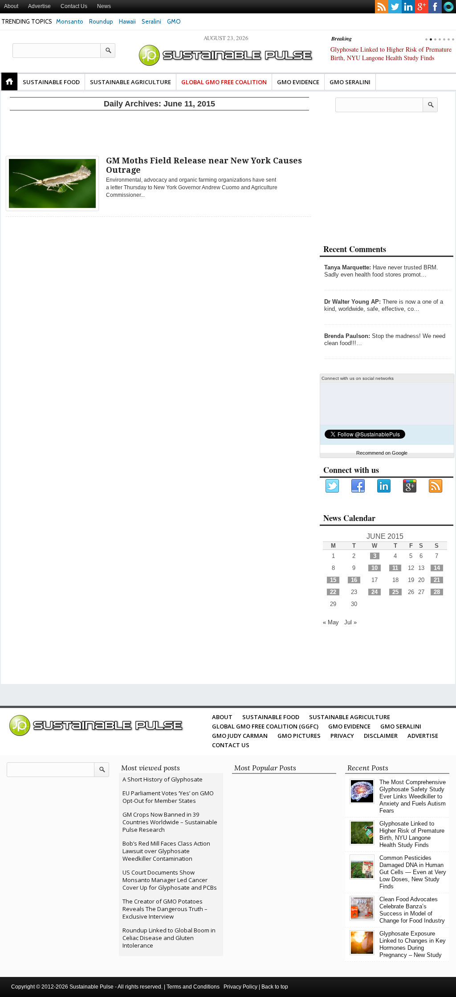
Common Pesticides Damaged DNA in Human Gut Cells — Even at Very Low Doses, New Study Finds (389, 57)
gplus (421, 6)
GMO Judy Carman (240, 736)
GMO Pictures (299, 736)
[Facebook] (358, 486)
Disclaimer (381, 736)
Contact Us (74, 6)
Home (9, 81)
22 (333, 592)
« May (331, 622)
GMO (174, 21)
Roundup (101, 21)
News (104, 6)
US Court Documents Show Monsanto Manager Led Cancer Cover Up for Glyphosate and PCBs (169, 879)
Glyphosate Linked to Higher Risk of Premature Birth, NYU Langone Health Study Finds (411, 834)
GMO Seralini (350, 82)
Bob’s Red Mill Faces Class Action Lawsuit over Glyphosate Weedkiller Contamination (166, 851)
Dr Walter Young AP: (352, 301)
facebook (435, 6)
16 (354, 580)
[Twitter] (333, 486)
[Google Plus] (410, 486)
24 (374, 592)
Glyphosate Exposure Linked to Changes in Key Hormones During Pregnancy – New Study (412, 944)
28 (437, 592)
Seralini (151, 21)
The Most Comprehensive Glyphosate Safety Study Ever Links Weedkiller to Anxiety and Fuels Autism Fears (412, 796)
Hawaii (127, 21)
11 (395, 568)
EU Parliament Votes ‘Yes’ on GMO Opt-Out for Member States (168, 797)
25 (395, 592)
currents (448, 6)
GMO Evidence (298, 82)
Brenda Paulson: (347, 336)
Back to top (274, 987)
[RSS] (436, 486)
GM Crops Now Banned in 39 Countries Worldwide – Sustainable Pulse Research (169, 822)
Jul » (350, 622)
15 (333, 580)
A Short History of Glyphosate (162, 779)
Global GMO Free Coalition (224, 82)
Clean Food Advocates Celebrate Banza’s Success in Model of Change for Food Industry (412, 910)
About (11, 6)
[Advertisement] (159, 131)
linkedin (408, 6)
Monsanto (69, 21)
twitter (395, 6)
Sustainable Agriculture (130, 82)
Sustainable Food (51, 82)
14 (437, 568)
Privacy (342, 736)
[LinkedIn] (384, 486)
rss (381, 6)
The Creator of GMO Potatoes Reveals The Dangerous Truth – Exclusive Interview (165, 908)
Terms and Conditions (193, 987)
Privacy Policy (240, 987)
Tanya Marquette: (347, 267)
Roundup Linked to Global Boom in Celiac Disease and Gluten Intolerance (169, 937)
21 (437, 580)
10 (374, 568)
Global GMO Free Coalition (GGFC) (265, 726)
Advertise (39, 6)
